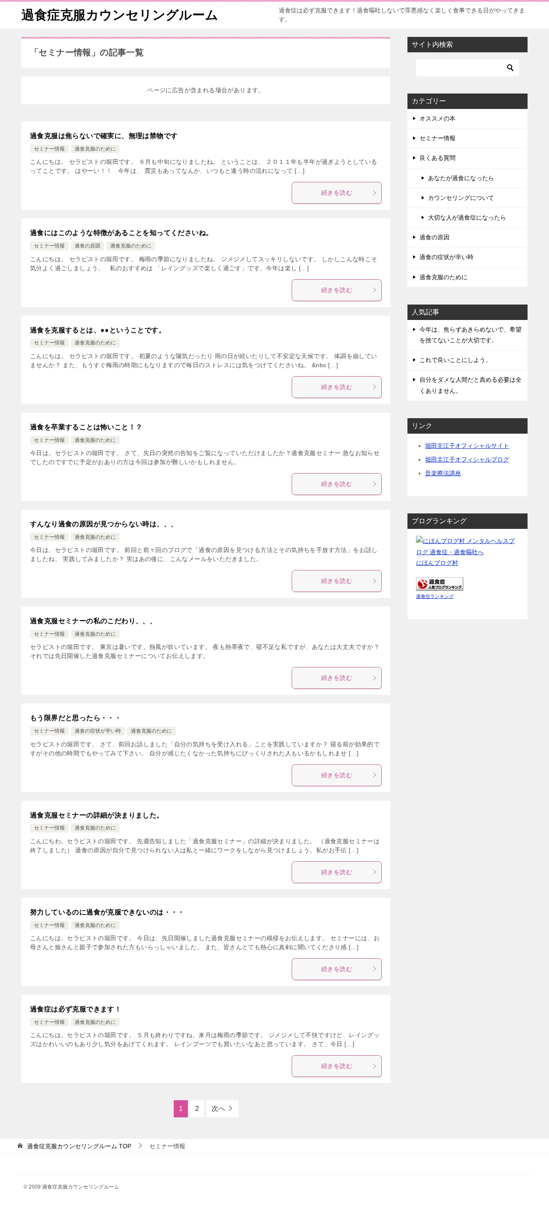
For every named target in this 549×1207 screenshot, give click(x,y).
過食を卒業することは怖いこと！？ (86, 427)
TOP (79, 1146)
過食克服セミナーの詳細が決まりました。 (97, 815)
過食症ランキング (435, 596)
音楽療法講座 (443, 473)
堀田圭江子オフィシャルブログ (467, 459)
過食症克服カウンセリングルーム (119, 15)
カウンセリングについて (461, 197)
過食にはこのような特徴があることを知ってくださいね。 (121, 232)
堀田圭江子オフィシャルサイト (467, 445)
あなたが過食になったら (461, 178)
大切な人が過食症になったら (467, 217)
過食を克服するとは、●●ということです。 (98, 330)
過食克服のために (95, 149)
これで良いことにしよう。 (455, 359)
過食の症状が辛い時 (98, 731)
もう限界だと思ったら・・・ (75, 717)
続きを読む (336, 192)
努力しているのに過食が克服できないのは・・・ (107, 912)
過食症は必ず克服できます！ (75, 1009)
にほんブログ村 (437, 562)
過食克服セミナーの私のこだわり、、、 (93, 621)
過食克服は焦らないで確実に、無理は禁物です (104, 135)
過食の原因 (87, 246)
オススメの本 (437, 118)
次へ (218, 1108)
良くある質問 (437, 157)
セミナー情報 (49, 149)
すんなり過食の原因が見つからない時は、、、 (104, 524)
